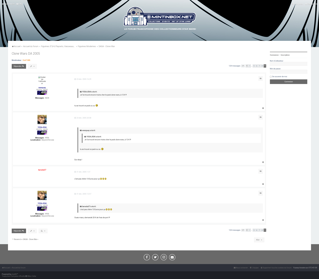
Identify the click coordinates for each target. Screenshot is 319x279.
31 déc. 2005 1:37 (83, 172)
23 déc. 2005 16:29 (83, 79)
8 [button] (262, 66)
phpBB (14, 274)
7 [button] (259, 66)
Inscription (285, 55)
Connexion (274, 55)
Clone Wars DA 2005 (26, 53)
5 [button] (253, 66)
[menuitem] (19, 4)
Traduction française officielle (13, 276)
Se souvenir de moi (279, 77)
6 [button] (256, 66)
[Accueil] (159, 18)
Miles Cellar (31, 276)
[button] (243, 66)
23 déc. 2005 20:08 (83, 118)
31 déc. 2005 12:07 (83, 194)
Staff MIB (26, 60)
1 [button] (249, 66)
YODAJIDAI (42, 127)
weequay (42, 88)
